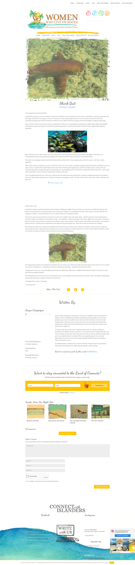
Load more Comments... (67, 433)
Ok (111, 562)
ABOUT (88, 3)
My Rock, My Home (33, 421)
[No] (133, 562)
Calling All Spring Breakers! (35, 533)
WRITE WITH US (115, 3)
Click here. (93, 351)
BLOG (93, 3)
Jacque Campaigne (68, 107)
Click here (96, 546)
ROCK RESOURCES (127, 3)
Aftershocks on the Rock (56, 421)
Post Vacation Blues (32, 536)
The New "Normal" (97, 421)
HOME (72, 3)
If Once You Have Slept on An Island (37, 539)
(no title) (29, 530)
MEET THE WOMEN (102, 3)
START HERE (80, 3)
